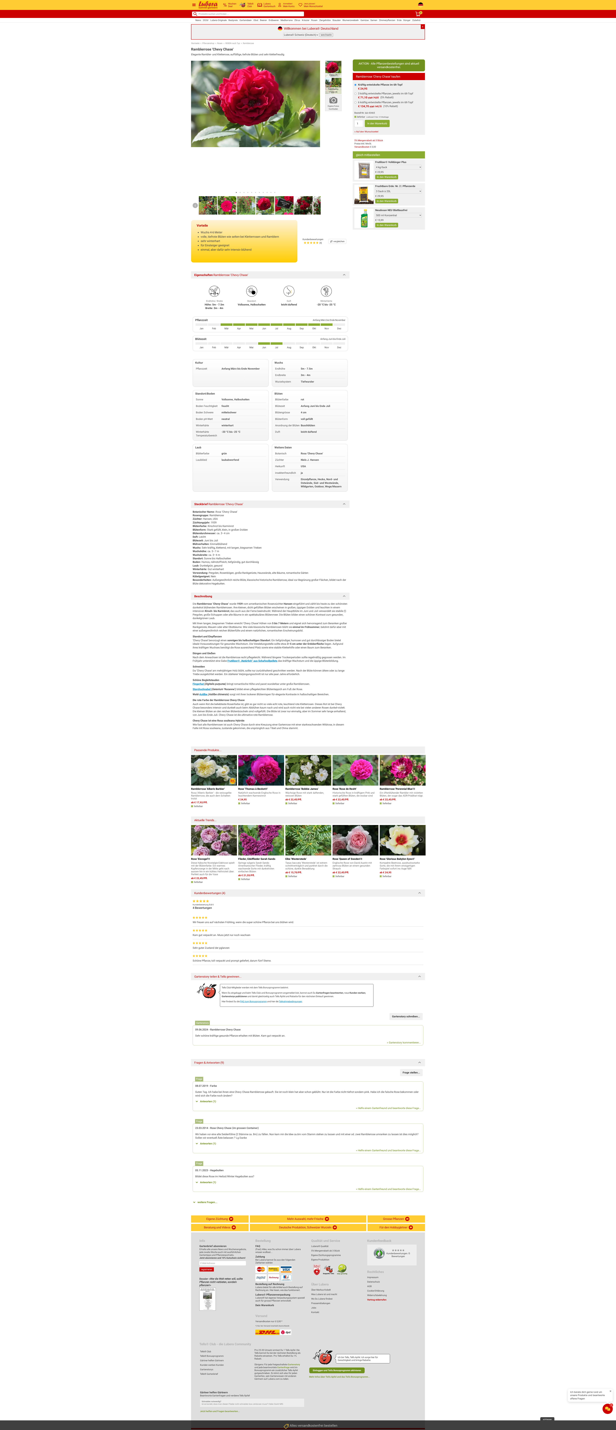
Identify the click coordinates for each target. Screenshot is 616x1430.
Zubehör (416, 20)
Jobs (313, 1307)
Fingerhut (198, 683)
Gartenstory (294, 1364)
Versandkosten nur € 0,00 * (268, 1321)
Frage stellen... (411, 1072)
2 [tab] (240, 192)
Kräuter (305, 20)
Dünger (407, 20)
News (198, 20)
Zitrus (297, 20)
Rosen (314, 20)
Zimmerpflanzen (387, 20)
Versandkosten (361, 147)
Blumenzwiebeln (350, 20)
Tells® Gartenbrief (209, 1374)
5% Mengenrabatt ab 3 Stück (368, 140)
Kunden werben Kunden (212, 1365)
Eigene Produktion (320, 1259)
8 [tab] (263, 192)
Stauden (336, 20)
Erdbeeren (274, 20)
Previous (195, 205)
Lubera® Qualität (320, 1246)
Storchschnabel (202, 689)
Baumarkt (289, 1392)
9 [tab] (267, 192)
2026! (206, 20)
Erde (399, 20)
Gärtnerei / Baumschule (296, 1415)
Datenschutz (373, 1281)
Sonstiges (289, 1422)
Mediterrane (287, 20)
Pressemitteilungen (320, 1303)
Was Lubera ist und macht (324, 1294)
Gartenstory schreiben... (406, 1016)
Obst (255, 20)
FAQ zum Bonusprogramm (253, 1001)
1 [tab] (236, 192)
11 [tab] (274, 192)
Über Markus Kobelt (321, 1289)
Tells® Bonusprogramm (212, 1356)
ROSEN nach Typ (232, 43)
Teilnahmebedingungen (290, 1001)
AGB (369, 1286)
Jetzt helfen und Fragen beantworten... (220, 1411)
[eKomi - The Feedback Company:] (379, 1253)
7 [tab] (259, 192)
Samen (373, 20)
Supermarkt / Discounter (297, 1385)
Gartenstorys (206, 1369)
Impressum (372, 1277)
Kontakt (315, 1312)
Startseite (195, 43)
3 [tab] (244, 192)
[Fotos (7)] (333, 68)
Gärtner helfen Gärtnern (212, 1360)
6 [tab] (255, 192)
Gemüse (364, 20)
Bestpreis (233, 20)
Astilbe (203, 694)
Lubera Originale (218, 20)
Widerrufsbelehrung (377, 1295)
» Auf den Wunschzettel (366, 131)
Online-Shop (290, 1407)
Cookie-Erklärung (375, 1290)
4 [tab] (247, 192)
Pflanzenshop (208, 43)
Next (316, 205)
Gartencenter (291, 1400)
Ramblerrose (248, 43)
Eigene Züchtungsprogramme (326, 1255)
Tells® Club (205, 1351)
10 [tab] (271, 192)
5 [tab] (251, 192)
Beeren (263, 20)
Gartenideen (246, 20)
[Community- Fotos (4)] (333, 85)
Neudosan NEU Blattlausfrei (391, 210)
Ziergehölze (325, 20)
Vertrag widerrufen (376, 1299)
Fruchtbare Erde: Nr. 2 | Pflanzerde (395, 186)
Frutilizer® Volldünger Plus (390, 162)
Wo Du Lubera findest (322, 1298)
